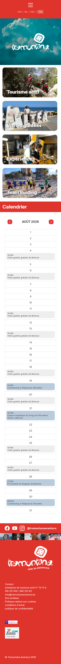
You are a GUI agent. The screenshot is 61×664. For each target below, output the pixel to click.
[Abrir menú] (30, 5)
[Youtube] (14, 528)
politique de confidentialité (19, 608)
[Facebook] (7, 528)
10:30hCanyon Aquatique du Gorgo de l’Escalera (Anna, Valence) (27, 415)
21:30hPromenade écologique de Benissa (24, 482)
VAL (26, 12)
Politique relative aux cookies (20, 601)
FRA (40, 12)
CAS (19, 12)
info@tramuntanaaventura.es (20, 594)
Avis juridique (12, 598)
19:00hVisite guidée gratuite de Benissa (23, 256)
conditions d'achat (15, 605)
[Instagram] (22, 528)
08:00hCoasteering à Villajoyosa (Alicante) (24, 502)
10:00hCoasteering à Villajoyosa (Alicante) (24, 386)
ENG (32, 12)
